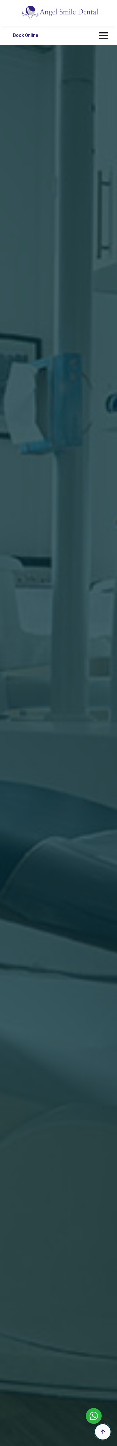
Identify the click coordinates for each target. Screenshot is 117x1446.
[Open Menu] (103, 35)
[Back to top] (102, 1431)
